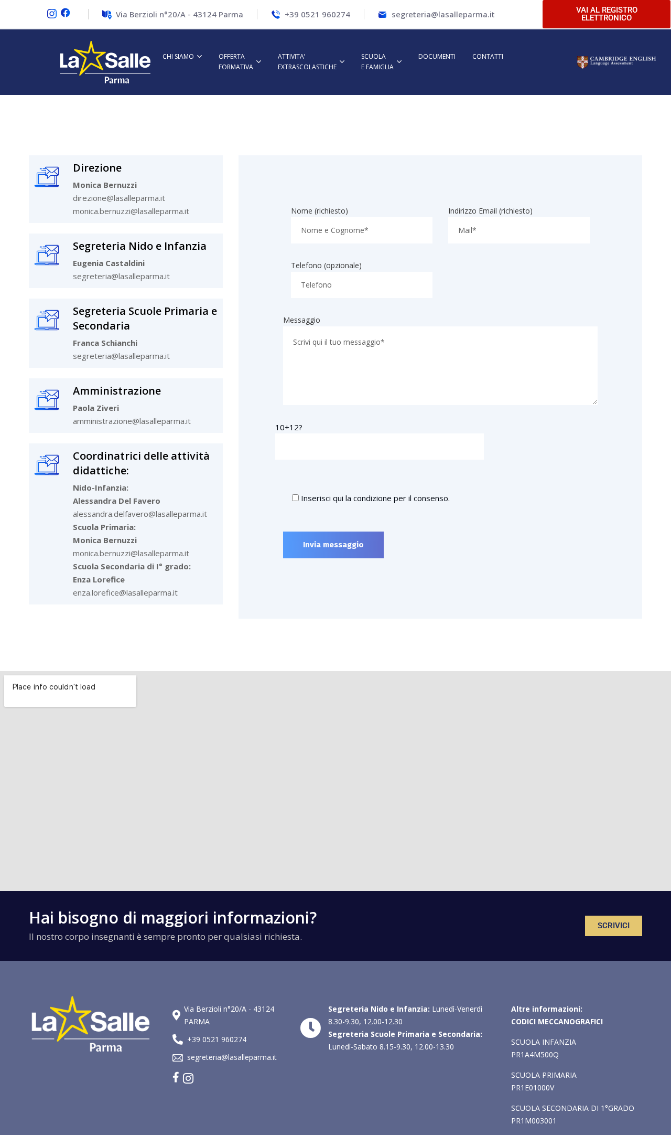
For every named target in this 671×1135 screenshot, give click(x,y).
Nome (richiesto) (319, 211)
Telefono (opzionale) (326, 265)
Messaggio (301, 320)
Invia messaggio (333, 544)
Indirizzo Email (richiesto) (490, 211)
